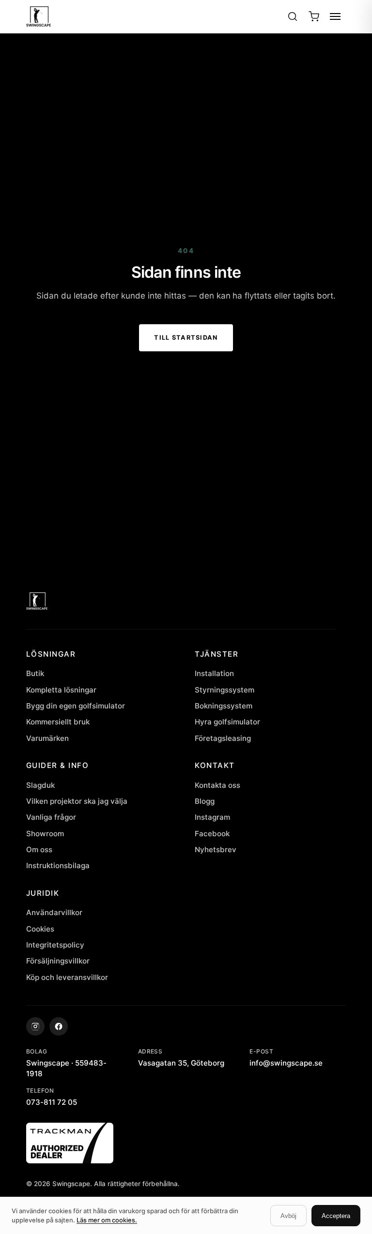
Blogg (205, 801)
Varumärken (47, 738)
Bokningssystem (223, 705)
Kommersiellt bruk (58, 721)
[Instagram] (35, 1026)
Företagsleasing (223, 738)
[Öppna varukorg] (314, 16)
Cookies (40, 928)
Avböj (288, 1215)
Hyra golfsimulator (227, 721)
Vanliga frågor (51, 817)
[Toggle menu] (335, 16)
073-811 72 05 (51, 1102)
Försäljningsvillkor (58, 960)
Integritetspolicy (55, 944)
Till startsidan (185, 337)
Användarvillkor (54, 912)
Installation (214, 673)
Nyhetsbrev (215, 849)
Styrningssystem (224, 689)
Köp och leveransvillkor (67, 977)
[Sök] (292, 16)
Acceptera (336, 1215)
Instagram (212, 817)
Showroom (45, 833)
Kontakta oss (217, 785)
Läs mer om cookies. (107, 1220)
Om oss (39, 849)
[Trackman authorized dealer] (186, 1143)
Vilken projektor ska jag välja (76, 801)
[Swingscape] (181, 601)
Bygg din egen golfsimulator (75, 705)
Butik (35, 673)
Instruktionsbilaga (58, 865)
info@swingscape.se (286, 1063)
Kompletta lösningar (61, 689)
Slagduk (40, 785)
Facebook (212, 833)
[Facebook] (58, 1026)
